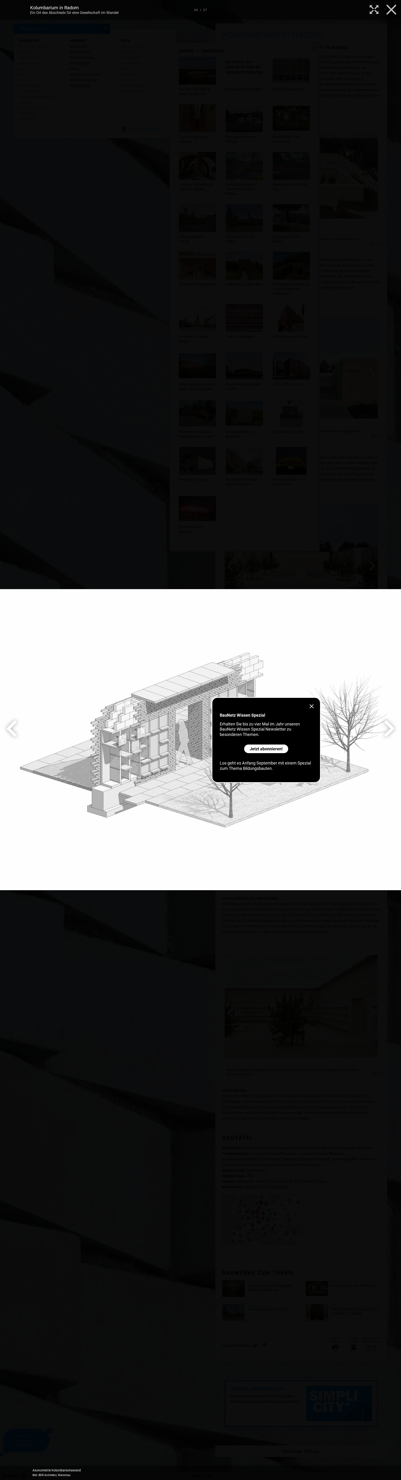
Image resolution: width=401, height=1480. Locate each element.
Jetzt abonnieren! (266, 748)
